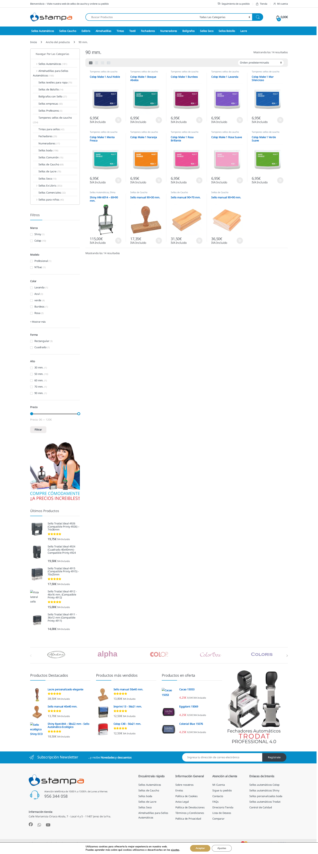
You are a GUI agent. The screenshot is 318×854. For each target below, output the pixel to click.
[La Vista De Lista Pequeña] (108, 62)
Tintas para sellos (51, 129)
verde (37, 300)
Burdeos (39, 306)
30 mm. (38, 367)
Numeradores (168, 31)
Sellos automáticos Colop (264, 784)
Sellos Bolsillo (227, 31)
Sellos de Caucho (138, 192)
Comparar (218, 818)
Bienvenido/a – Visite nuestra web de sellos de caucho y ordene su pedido (69, 3)
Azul (37, 294)
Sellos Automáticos (42, 31)
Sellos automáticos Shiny (264, 790)
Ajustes (221, 848)
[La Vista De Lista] (102, 62)
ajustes (175, 850)
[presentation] (287, 655)
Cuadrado (40, 347)
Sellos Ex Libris (50, 185)
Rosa (37, 313)
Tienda (263, 3)
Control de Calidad (260, 807)
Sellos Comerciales (52, 192)
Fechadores (148, 31)
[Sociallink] (31, 824)
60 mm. (38, 380)
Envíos (179, 790)
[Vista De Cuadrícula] (90, 62)
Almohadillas (103, 31)
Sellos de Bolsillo (50, 89)
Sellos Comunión (50, 157)
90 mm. (38, 393)
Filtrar (38, 429)
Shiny (112, 192)
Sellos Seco (206, 31)
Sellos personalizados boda (265, 796)
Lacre (243, 31)
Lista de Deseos (221, 813)
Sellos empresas (50, 103)
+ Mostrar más (38, 321)
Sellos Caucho (67, 31)
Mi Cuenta (218, 784)
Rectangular (41, 341)
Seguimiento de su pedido (236, 3)
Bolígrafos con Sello (52, 96)
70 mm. (38, 386)
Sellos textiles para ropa (55, 82)
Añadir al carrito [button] (117, 120)
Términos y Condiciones (189, 813)
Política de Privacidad (188, 818)
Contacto (217, 796)
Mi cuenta (282, 3)
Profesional (41, 261)
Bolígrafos (188, 31)
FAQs (215, 801)
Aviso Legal (182, 801)
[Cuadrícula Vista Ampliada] (96, 62)
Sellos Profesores (50, 110)
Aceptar (200, 848)
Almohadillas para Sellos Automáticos (50, 73)
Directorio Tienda (222, 807)
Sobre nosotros (184, 784)
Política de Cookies (186, 796)
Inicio (33, 42)
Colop (37, 240)
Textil (132, 31)
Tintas (120, 31)
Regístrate (274, 757)
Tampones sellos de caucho (103, 71)
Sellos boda (48, 150)
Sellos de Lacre (49, 171)
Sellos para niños (51, 199)
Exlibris (86, 31)
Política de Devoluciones (190, 807)
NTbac (38, 267)
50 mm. (38, 374)
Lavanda (39, 287)
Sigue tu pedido (222, 790)
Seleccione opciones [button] (115, 241)
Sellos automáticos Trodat (264, 801)
